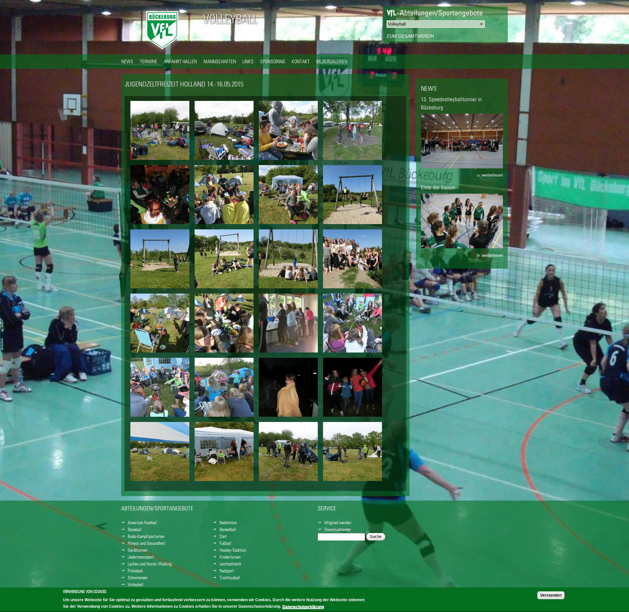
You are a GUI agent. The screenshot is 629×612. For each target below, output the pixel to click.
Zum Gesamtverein (410, 36)
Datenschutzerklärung (303, 606)
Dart (223, 536)
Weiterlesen (492, 175)
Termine (148, 61)
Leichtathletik (230, 563)
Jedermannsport (141, 557)
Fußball (225, 543)
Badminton (228, 522)
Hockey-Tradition (232, 550)
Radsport (226, 570)
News (127, 61)
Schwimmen (137, 577)
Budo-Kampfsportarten (146, 536)
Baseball (135, 529)
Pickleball (135, 570)
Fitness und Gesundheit (146, 543)
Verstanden (551, 595)
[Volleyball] (162, 50)
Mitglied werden (337, 522)
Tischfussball (229, 577)
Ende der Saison (438, 187)
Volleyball (230, 19)
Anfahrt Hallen (180, 61)
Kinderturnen (229, 557)
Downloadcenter (337, 529)
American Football (142, 522)
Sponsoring (272, 61)
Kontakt (301, 61)
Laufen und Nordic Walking (150, 563)
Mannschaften (219, 61)
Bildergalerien (332, 61)
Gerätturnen (137, 550)
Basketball (227, 529)
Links (248, 61)
